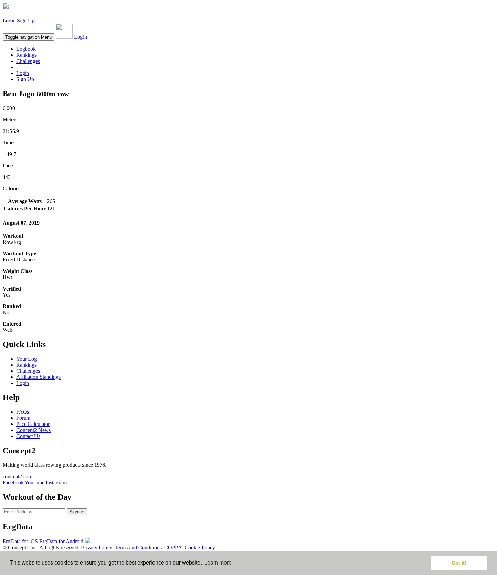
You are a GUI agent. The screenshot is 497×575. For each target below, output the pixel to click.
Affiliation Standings (38, 377)
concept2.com (17, 476)
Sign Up (26, 20)
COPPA (173, 547)
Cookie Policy (200, 547)
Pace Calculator (33, 424)
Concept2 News (33, 430)
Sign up (76, 511)
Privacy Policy (96, 547)
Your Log (26, 359)
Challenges (28, 61)
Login (9, 20)
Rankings (26, 55)
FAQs (22, 412)
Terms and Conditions (138, 547)
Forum (23, 418)
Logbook (26, 49)
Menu (28, 37)
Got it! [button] (459, 563)
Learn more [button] (218, 563)
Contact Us (28, 436)
